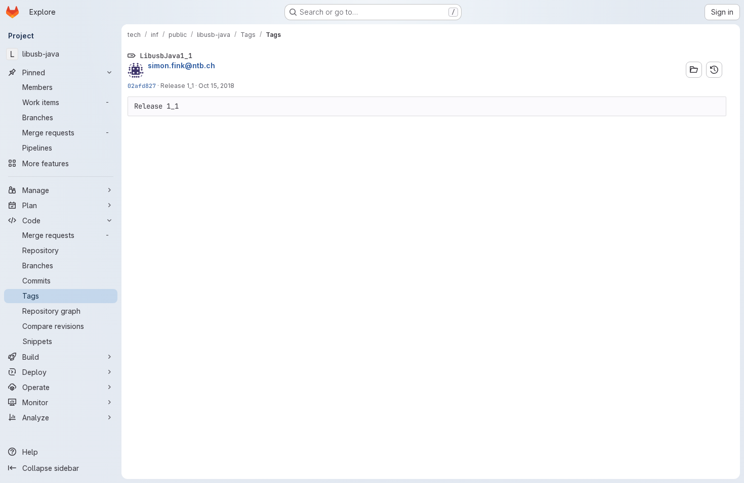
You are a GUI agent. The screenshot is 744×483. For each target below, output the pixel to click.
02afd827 (142, 85)
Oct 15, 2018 (216, 85)
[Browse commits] (714, 70)
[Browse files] (694, 70)
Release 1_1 (177, 85)
